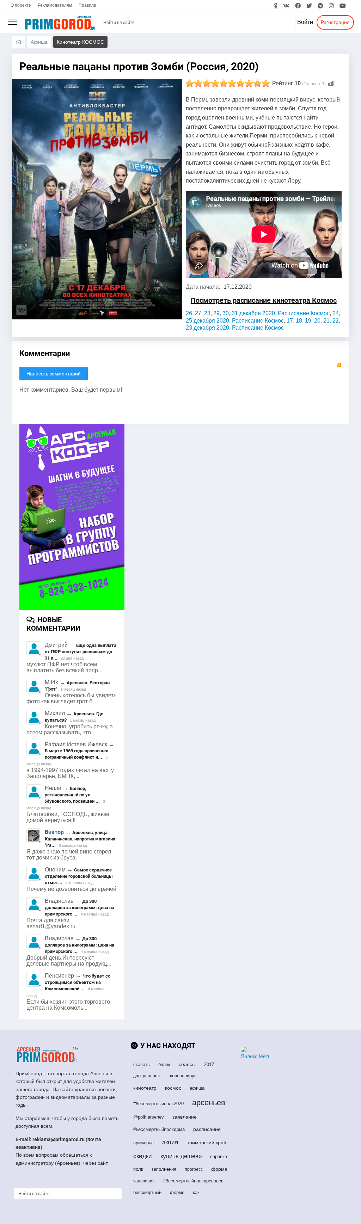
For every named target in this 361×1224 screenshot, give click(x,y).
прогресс (194, 1169)
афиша (197, 1088)
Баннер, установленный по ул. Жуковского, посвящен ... (72, 795)
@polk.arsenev (148, 1117)
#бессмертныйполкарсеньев (193, 1180)
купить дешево (181, 1156)
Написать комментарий (53, 374)
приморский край (206, 1142)
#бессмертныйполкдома (159, 1129)
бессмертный (147, 1192)
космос (173, 1088)
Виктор (54, 832)
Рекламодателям (55, 5)
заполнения (164, 1169)
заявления (144, 1181)
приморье (143, 1142)
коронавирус (183, 1075)
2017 (209, 1064)
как (196, 1192)
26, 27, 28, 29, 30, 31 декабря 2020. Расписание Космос (258, 313)
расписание (207, 1129)
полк (138, 1169)
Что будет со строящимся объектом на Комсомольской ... (77, 982)
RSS (339, 365)
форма (219, 1169)
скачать (141, 1064)
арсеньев (208, 1102)
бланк (164, 1064)
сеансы (187, 1064)
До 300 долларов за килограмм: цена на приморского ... (79, 908)
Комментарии (44, 353)
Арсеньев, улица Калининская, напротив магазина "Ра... (80, 839)
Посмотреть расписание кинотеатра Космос (264, 300)
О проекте (21, 5)
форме (177, 1192)
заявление (184, 1117)
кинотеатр (145, 1088)
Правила (87, 5)
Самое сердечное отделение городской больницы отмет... (79, 876)
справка (218, 1156)
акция (170, 1142)
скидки (142, 1156)
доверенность (147, 1075)
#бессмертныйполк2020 (158, 1103)
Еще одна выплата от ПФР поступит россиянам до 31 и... (80, 652)
